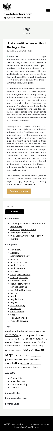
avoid (7, 339)
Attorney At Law (18, 262)
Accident (15, 252)
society (17, 367)
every (35, 342)
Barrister (14, 271)
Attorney (15, 259)
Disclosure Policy (18, 384)
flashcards (15, 345)
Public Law (15, 308)
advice (28, 331)
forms (23, 346)
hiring (41, 346)
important (18, 350)
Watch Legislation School (23, 229)
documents (27, 342)
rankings (22, 359)
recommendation (33, 359)
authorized (38, 335)
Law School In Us (18, 286)
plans (33, 356)
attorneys (25, 335)
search (38, 364)
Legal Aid (14, 302)
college (30, 338)
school (25, 363)
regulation (13, 363)
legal (9, 355)
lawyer (28, 349)
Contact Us (16, 378)
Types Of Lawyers (19, 321)
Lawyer (14, 293)
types (27, 367)
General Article (18, 280)
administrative (18, 331)
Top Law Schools (18, 317)
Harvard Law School (20, 283)
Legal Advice (16, 299)
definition (43, 339)
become (21, 339)
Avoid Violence (17, 268)
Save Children (17, 311)
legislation (22, 355)
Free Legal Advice (19, 277)
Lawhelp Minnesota (20, 232)
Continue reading (19, 191)
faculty (41, 342)
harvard (34, 345)
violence (34, 367)
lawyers (39, 350)
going (28, 345)
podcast (38, 356)
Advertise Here (17, 381)
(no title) (14, 238)
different (8, 342)
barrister (14, 339)
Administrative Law (19, 255)
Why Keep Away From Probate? (26, 235)
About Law (15, 249)
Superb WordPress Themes (26, 427)
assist (42, 331)
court (37, 338)
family (8, 345)
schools (32, 364)
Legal (13, 296)
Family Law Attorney (20, 274)
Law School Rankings (20, 290)
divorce (17, 342)
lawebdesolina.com (17, 14)
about (8, 331)
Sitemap (14, 387)
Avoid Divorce (17, 265)
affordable (36, 331)
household (9, 350)
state (23, 367)
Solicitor (14, 314)
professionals (11, 359)
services (9, 367)
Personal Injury (17, 305)
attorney (12, 335)
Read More (30, 184)
